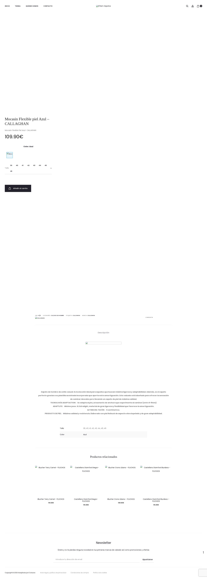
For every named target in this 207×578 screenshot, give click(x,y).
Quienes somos (32, 6)
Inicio (7, 6)
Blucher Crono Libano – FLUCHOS (121, 499)
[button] (11, 165)
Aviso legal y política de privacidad (53, 573)
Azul (85, 434)
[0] (198, 6)
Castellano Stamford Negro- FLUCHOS (86, 500)
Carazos (32, 573)
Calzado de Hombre (57, 315)
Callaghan (91, 315)
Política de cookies (100, 573)
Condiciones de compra (80, 573)
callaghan (76, 315)
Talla (7, 168)
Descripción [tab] (103, 332)
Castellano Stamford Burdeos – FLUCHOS (156, 500)
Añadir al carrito (20, 188)
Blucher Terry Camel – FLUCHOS (51, 499)
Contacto (47, 6)
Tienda (17, 6)
